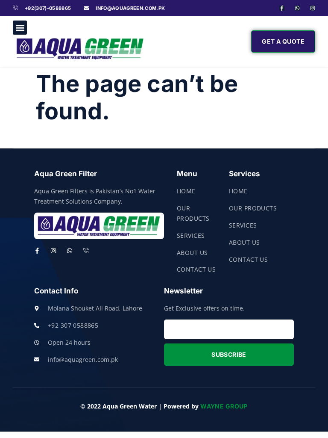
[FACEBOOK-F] (281, 8)
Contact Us (196, 269)
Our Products (193, 213)
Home (186, 191)
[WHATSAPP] (297, 8)
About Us (192, 253)
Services (191, 235)
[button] (20, 28)
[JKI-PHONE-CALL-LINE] (86, 251)
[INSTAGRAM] (53, 251)
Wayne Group (224, 406)
